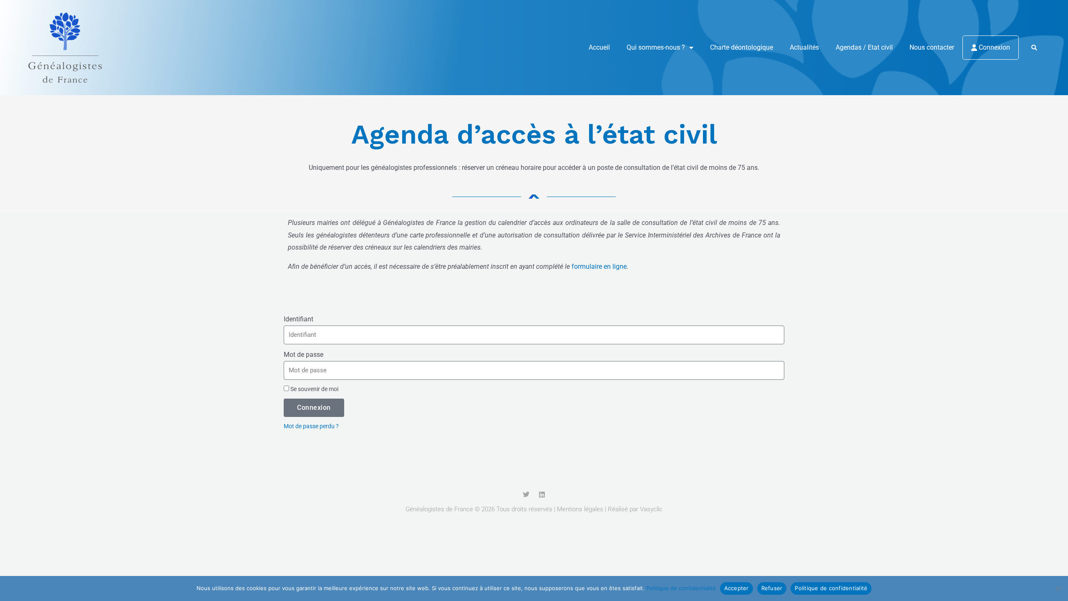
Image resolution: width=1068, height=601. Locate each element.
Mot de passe (303, 355)
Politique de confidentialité (681, 588)
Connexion (993, 47)
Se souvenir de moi (313, 389)
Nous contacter (931, 47)
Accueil (599, 47)
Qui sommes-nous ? (656, 47)
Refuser (772, 588)
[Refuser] (1057, 588)
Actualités (804, 47)
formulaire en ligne (599, 266)
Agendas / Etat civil (864, 47)
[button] (1034, 48)
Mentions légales (580, 509)
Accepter (736, 588)
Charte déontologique (741, 47)
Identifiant (298, 319)
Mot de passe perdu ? (311, 426)
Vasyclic (651, 509)
